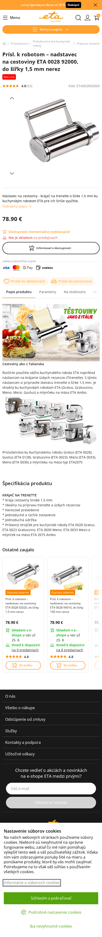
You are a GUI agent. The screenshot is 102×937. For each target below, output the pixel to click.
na (25, 650)
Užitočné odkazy (20, 754)
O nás (10, 696)
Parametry (47, 292)
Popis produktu (19, 292)
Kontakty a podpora (23, 742)
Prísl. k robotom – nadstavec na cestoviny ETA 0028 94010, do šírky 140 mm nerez (66, 605)
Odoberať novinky (51, 802)
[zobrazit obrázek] (11, 98)
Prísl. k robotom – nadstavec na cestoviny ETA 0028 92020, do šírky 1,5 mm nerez (22, 605)
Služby (11, 730)
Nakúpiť (73, 5)
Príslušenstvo (19, 43)
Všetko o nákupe (20, 707)
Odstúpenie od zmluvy (25, 719)
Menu (11, 17)
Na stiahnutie (75, 292)
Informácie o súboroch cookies (32, 882)
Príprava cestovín (88, 43)
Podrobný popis (14, 206)
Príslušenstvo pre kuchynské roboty (51, 43)
